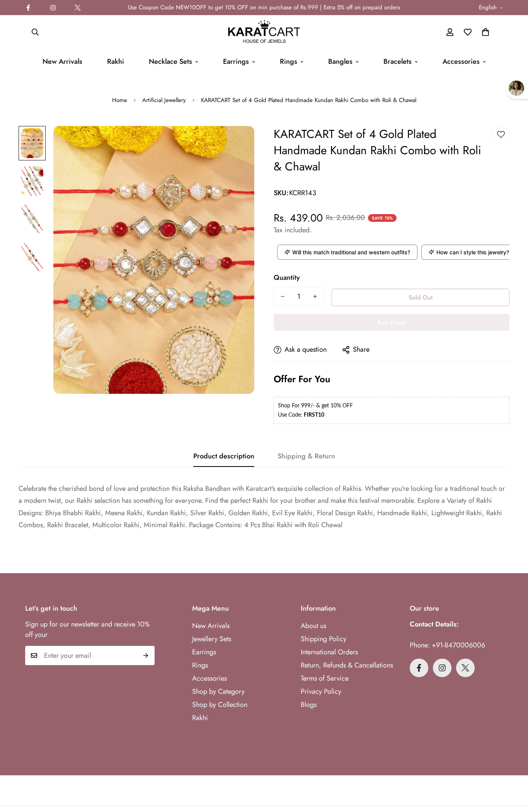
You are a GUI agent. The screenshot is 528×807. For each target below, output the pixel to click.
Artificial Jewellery (164, 100)
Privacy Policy (321, 691)
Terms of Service (325, 678)
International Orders (329, 652)
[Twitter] (77, 8)
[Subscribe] (146, 655)
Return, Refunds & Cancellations (347, 665)
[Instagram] (53, 8)
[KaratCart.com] (264, 32)
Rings (288, 61)
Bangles (340, 61)
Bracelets (397, 61)
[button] (485, 32)
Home (119, 100)
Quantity (287, 277)
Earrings (236, 61)
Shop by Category (218, 691)
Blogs (309, 705)
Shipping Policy (323, 639)
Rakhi (115, 61)
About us (313, 626)
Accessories (461, 61)
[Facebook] (28, 8)
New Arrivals (62, 61)
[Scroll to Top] (513, 765)
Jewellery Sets (211, 639)
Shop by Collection (219, 705)
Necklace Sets (170, 61)
